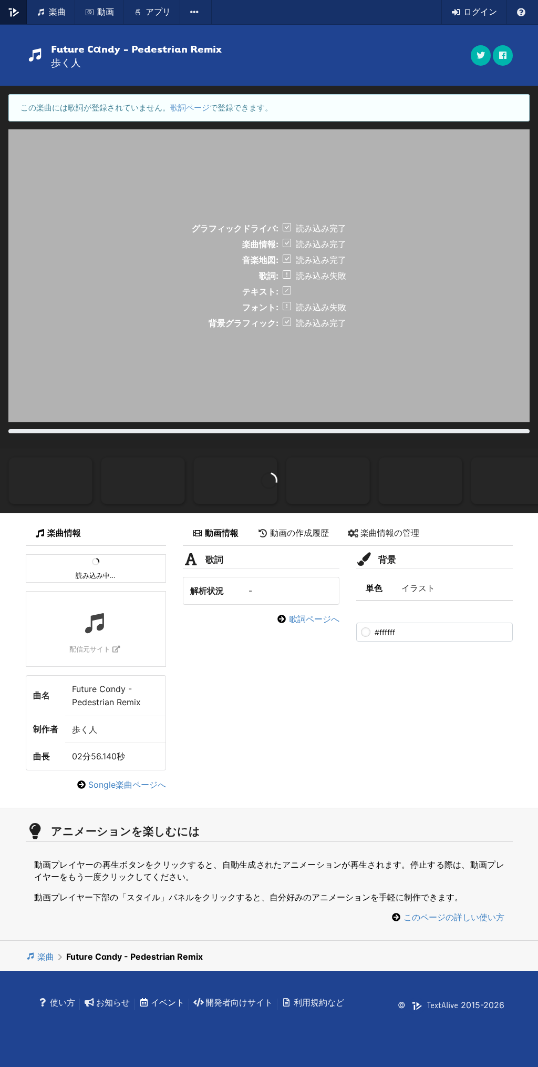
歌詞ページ (190, 108)
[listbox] (196, 12)
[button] (503, 55)
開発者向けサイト (239, 1002)
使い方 (62, 1002)
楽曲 (45, 956)
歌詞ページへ (314, 619)
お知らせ (113, 1002)
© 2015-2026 (451, 1005)
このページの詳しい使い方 (454, 917)
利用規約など (319, 1002)
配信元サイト (89, 649)
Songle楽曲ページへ (127, 784)
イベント (167, 1002)
